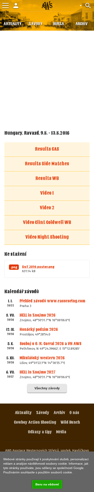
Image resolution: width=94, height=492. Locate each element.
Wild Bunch (70, 422)
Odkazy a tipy (40, 431)
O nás (74, 412)
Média (61, 431)
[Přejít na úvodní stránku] (47, 5)
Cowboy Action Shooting (35, 422)
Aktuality (23, 412)
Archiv (59, 412)
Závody (42, 412)
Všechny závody (47, 388)
